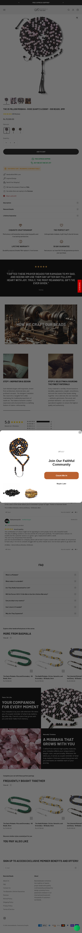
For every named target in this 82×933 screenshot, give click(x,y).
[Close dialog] (80, 432)
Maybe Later (61, 484)
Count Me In (61, 475)
